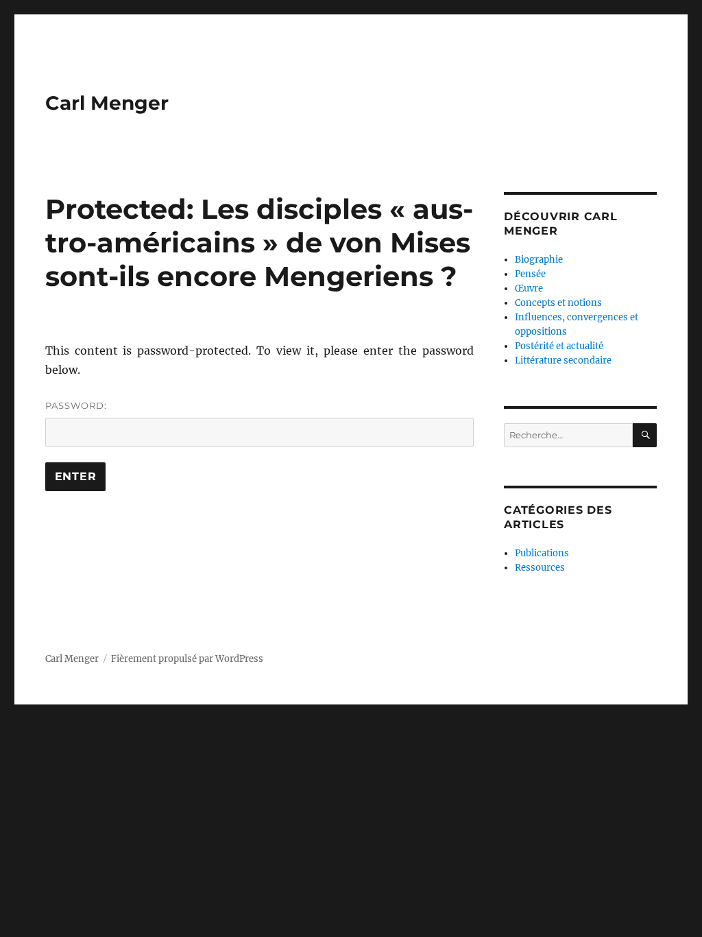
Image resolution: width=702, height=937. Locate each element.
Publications (542, 553)
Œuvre (529, 288)
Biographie (539, 259)
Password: (76, 405)
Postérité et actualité (559, 346)
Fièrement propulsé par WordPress (187, 659)
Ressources (540, 567)
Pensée (530, 274)
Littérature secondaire (563, 360)
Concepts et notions (558, 303)
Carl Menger (107, 103)
